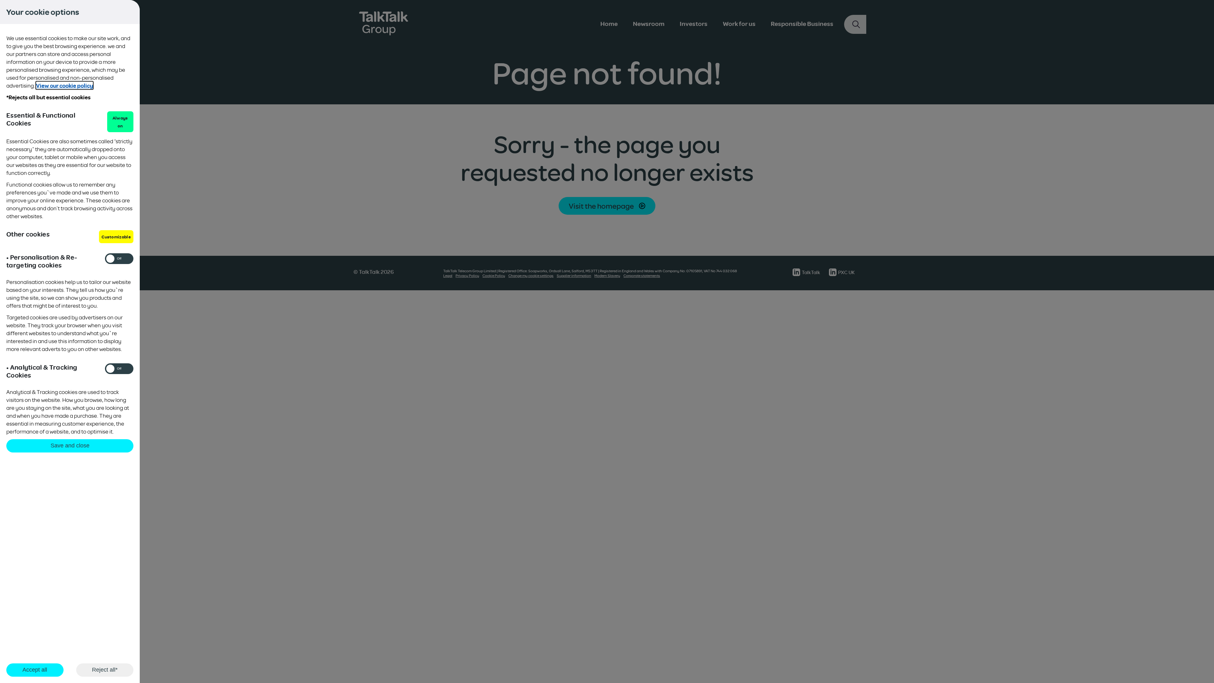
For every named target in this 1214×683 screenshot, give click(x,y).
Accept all (34, 670)
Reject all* (105, 670)
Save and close (70, 445)
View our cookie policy (64, 85)
